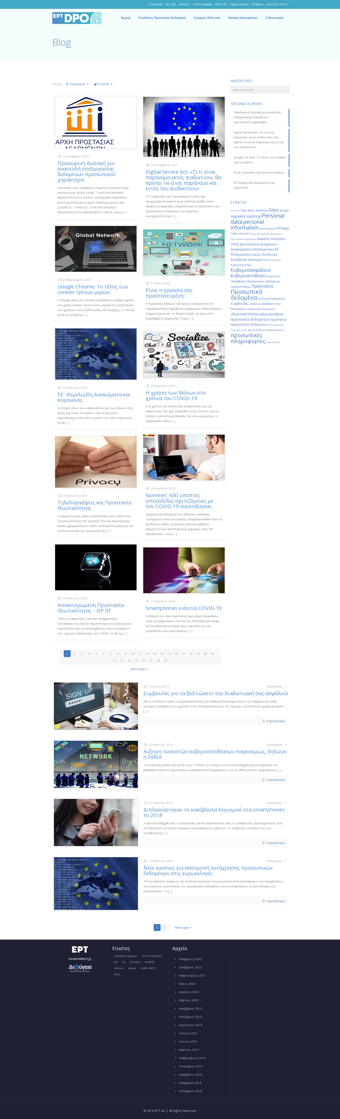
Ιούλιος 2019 (188, 1033)
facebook (262, 210)
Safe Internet (240, 233)
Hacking (253, 216)
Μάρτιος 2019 (189, 1050)
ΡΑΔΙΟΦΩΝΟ (239, 4)
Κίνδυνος (269, 254)
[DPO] (77, 18)
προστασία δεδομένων (250, 319)
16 (176, 653)
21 (212, 653)
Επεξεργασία (240, 254)
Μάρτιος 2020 (189, 1000)
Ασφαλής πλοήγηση (271, 239)
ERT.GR (170, 4)
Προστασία (262, 286)
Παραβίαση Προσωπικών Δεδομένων (255, 281)
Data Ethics (247, 210)
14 (162, 653)
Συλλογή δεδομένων (271, 298)
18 (191, 653)
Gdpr (274, 210)
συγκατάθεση (273, 342)
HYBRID (257, 4)
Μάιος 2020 (187, 984)
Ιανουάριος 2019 (191, 1066)
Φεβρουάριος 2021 (192, 975)
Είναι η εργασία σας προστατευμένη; (169, 292)
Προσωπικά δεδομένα (246, 294)
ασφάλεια (255, 304)
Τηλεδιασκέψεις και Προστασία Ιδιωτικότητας (94, 505)
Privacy (283, 228)
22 (114, 660)
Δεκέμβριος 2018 (190, 1074)
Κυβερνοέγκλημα (241, 265)
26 (143, 660)
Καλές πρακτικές (272, 259)
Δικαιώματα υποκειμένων (252, 249)
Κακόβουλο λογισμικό (246, 259)
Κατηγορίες (78, 84)
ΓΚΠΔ (235, 244)
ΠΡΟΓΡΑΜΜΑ (202, 4)
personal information (247, 224)
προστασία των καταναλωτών (266, 330)
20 (205, 653)
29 (165, 660)
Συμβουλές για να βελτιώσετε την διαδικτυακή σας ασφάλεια (215, 693)
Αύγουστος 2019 (190, 1025)
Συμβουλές (239, 303)
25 (136, 660)
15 (169, 653)
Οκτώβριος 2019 (190, 1017)
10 (132, 653)
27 (151, 660)
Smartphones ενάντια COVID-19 (184, 607)
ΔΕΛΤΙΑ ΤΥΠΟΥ (277, 4)
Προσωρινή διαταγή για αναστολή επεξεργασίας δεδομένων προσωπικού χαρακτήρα (86, 171)
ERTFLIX (221, 4)
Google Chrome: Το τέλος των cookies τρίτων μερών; (92, 289)
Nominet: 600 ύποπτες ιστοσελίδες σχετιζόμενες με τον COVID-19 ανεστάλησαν (179, 501)
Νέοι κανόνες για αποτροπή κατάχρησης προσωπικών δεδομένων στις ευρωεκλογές (208, 870)
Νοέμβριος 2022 (190, 959)
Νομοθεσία (273, 276)
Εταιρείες (256, 254)
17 (183, 653)
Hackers (238, 216)
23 (122, 660)
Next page (138, 669)
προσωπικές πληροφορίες (248, 338)
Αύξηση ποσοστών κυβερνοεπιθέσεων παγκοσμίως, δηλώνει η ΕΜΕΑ (215, 754)
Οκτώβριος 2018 (190, 1091)
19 (198, 653)
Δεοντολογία (249, 244)
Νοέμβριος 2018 (190, 1083)
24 (129, 660)
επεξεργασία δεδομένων (261, 309)
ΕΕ (277, 249)
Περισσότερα (275, 721)
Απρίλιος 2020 (189, 992)
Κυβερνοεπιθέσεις (249, 275)
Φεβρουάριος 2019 (192, 1058)
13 (154, 653)
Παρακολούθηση (241, 286)
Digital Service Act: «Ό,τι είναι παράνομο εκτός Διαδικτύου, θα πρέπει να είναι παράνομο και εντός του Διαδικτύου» (183, 180)
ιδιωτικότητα (244, 314)
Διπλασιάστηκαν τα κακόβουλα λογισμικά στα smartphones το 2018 (214, 812)
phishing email (268, 228)
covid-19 (235, 210)
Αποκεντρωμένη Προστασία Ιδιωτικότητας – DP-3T (90, 607)
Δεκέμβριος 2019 (190, 1008)
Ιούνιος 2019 (188, 1041)
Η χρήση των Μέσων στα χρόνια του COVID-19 (175, 395)
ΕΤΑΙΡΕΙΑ (155, 4)
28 (158, 660)
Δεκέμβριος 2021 (190, 967)
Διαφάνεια (268, 244)
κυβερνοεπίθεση (270, 314)
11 (140, 653)
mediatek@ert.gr (79, 959)
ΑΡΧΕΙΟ (184, 4)
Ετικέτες (104, 84)
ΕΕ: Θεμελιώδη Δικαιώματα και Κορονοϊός (93, 397)
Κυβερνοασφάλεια (251, 270)
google (284, 210)
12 (147, 653)
